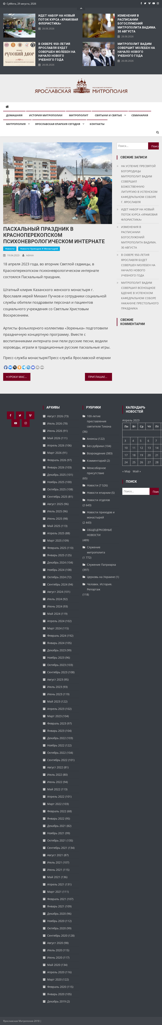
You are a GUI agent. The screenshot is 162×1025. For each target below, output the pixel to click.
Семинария (139, 115)
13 (149, 448)
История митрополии (45, 115)
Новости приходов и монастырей (39, 248)
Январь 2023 (55, 731)
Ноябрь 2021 (55, 833)
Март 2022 (54, 804)
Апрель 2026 (55, 445)
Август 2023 (55, 679)
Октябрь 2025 (56, 489)
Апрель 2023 (55, 709)
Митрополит (78, 115)
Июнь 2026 (54, 431)
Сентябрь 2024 (57, 584)
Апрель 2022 (55, 796)
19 (141, 455)
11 (134, 448)
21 (156, 455)
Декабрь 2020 (56, 913)
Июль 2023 (54, 687)
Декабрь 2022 (56, 738)
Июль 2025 (54, 511)
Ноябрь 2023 (55, 657)
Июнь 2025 (54, 518)
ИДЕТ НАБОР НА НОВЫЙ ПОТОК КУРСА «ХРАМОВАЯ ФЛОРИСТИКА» (58, 19)
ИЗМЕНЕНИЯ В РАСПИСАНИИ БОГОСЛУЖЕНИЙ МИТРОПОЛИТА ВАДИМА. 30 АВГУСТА (137, 23)
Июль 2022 (54, 774)
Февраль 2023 (56, 723)
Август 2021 (55, 855)
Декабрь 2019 (56, 1001)
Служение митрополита (96, 549)
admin (30, 255)
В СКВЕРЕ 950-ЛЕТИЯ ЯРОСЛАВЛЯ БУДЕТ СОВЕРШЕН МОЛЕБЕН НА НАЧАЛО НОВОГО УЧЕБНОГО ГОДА (56, 51)
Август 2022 (55, 767)
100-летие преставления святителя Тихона (99, 421)
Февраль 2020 (56, 987)
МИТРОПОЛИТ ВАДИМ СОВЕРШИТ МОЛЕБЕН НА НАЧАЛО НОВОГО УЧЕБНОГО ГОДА (136, 50)
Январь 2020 (55, 994)
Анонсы (92, 439)
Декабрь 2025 (56, 475)
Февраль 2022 (56, 811)
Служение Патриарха (101, 564)
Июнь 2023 (54, 694)
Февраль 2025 (56, 548)
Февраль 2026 (56, 460)
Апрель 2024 (55, 621)
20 (149, 455)
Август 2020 (55, 943)
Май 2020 (53, 965)
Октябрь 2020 (56, 928)
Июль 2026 (54, 423)
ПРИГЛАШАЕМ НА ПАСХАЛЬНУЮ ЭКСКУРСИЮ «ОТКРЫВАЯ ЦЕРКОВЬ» (100, 377)
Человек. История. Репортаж (99, 586)
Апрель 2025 (55, 533)
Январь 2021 (55, 906)
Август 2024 (55, 592)
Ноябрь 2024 (55, 570)
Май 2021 (53, 877)
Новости (9, 248)
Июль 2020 (54, 950)
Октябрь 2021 (56, 840)
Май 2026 (53, 438)
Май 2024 (53, 614)
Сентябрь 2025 (57, 496)
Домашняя (14, 115)
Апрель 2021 (55, 884)
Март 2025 (54, 540)
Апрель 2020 (55, 972)
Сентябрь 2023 (57, 672)
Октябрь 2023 (56, 665)
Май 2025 (53, 526)
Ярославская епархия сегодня (57, 124)
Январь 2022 (55, 818)
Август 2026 (55, 416)
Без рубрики (95, 446)
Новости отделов (98, 500)
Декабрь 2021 (56, 826)
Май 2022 (53, 789)
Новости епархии (99, 493)
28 (156, 462)
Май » (137, 471)
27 (149, 462)
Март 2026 (54, 453)
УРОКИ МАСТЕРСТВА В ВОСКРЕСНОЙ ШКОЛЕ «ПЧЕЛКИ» (19, 377)
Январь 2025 (55, 555)
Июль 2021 (54, 862)
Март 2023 (54, 716)
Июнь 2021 (54, 870)
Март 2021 (54, 892)
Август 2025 (55, 504)
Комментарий (96, 460)
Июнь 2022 (54, 782)
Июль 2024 (54, 599)
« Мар (126, 471)
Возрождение (96, 453)
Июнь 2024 (54, 606)
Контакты (97, 124)
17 (126, 455)
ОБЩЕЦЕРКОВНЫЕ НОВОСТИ (99, 532)
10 (126, 448)
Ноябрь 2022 (55, 745)
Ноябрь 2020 (55, 921)
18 (134, 455)
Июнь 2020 (54, 957)
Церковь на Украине (101, 577)
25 (134, 462)
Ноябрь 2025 (55, 482)
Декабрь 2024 (56, 562)
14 (156, 448)
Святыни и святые (108, 115)
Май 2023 (53, 701)
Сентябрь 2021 (57, 848)
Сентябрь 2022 (57, 760)
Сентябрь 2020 (57, 935)
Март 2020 (54, 979)
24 (126, 462)
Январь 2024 (55, 643)
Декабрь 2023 (56, 650)
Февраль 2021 (56, 899)
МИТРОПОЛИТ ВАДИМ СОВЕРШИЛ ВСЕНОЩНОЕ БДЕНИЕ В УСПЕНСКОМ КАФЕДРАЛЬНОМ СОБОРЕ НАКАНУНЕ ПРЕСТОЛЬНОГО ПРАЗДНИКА (140, 295)
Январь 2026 (55, 467)
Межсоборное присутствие (96, 470)
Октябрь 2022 (56, 753)
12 (141, 448)
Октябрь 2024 (56, 577)
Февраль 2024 (56, 635)
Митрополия (16, 124)
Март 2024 (54, 628)
